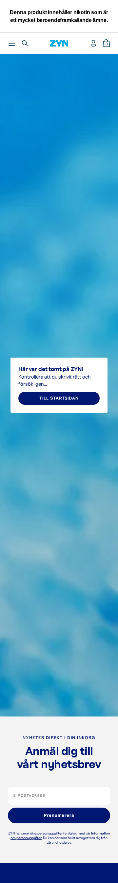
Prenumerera (59, 815)
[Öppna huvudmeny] (12, 43)
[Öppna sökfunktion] (25, 43)
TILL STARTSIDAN (58, 398)
